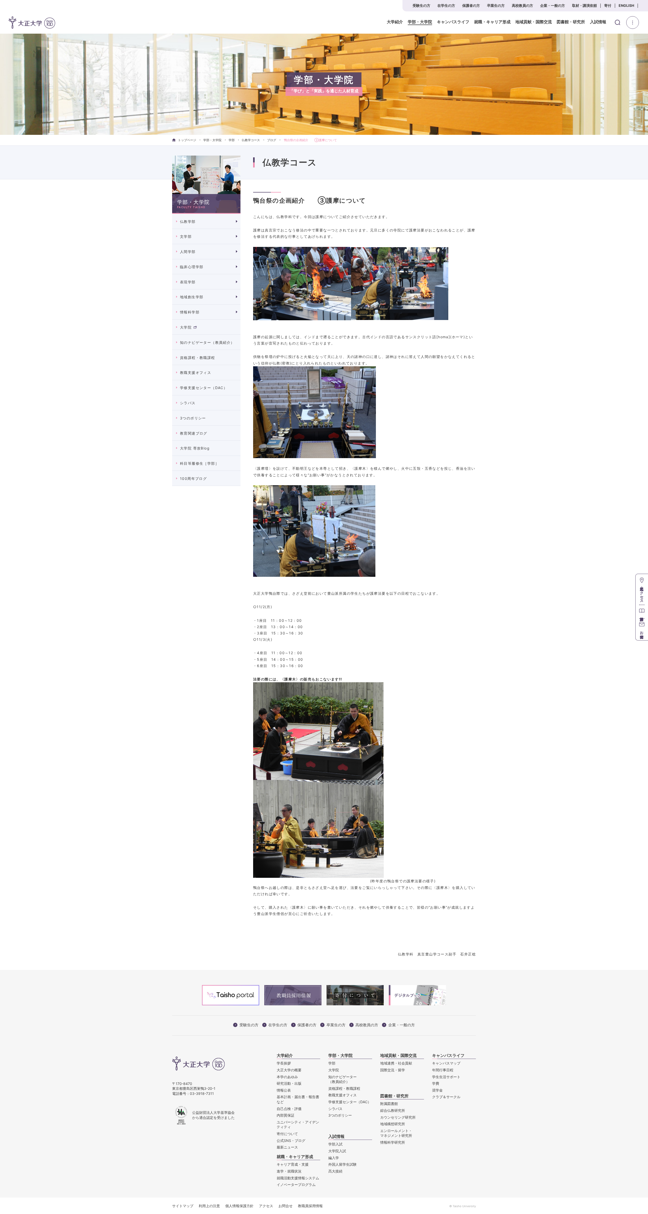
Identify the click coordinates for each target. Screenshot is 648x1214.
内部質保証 (285, 1115)
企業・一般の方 (552, 5)
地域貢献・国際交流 (533, 22)
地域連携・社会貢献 (396, 1063)
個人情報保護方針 (239, 1206)
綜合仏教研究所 (392, 1110)
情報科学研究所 (392, 1142)
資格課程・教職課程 (197, 357)
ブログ (271, 140)
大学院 (186, 327)
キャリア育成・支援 (293, 1164)
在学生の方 (446, 5)
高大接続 (335, 1171)
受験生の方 (421, 5)
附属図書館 (389, 1103)
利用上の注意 (209, 1206)
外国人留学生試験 (342, 1164)
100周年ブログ (193, 478)
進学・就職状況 (289, 1171)
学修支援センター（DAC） (203, 388)
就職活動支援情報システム (298, 1178)
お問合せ (285, 1206)
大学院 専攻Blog (195, 448)
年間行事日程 (442, 1070)
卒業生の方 (496, 5)
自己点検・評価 (289, 1108)
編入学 (333, 1158)
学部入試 (335, 1144)
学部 (232, 140)
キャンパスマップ (446, 1063)
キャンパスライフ (453, 22)
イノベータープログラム (296, 1184)
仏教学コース (251, 140)
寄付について (287, 1134)
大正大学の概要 (289, 1070)
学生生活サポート (446, 1077)
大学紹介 (395, 22)
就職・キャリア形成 (492, 22)
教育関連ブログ (193, 433)
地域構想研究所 (392, 1124)
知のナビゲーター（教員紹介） (207, 342)
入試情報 (598, 22)
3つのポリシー (193, 418)
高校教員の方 (522, 5)
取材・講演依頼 (584, 5)
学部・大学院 (420, 22)
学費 (435, 1083)
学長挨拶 (284, 1063)
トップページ (187, 140)
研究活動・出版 (289, 1083)
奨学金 (437, 1090)
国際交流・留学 (392, 1070)
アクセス (266, 1206)
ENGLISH (626, 5)
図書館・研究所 (571, 22)
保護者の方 (471, 5)
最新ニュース (287, 1147)
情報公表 (284, 1090)
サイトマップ (182, 1206)
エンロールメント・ (396, 1133)
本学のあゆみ (287, 1077)
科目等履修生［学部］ (199, 463)
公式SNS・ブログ (291, 1140)
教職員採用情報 (310, 1206)
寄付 (607, 5)
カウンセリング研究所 (398, 1117)
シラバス (188, 403)
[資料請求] (642, 612)
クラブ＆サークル (446, 1097)
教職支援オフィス (195, 372)
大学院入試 (337, 1151)
